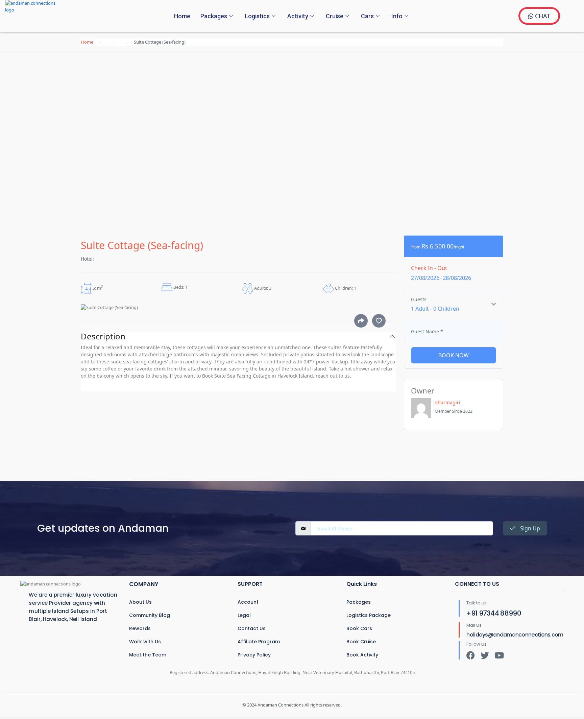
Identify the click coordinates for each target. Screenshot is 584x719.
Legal (244, 615)
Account (248, 602)
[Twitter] (485, 655)
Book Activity (362, 654)
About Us (140, 602)
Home (182, 16)
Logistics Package (368, 615)
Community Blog (149, 615)
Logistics (257, 16)
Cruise (334, 16)
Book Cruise (361, 641)
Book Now (453, 355)
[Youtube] (499, 655)
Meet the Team (147, 654)
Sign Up (529, 528)
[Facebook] (470, 655)
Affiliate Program (259, 641)
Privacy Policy (254, 654)
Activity (297, 16)
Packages (213, 16)
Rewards (140, 628)
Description (103, 336)
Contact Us (252, 628)
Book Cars (359, 628)
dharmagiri (447, 402)
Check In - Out (429, 268)
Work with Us (145, 641)
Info (397, 16)
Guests (419, 299)
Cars (367, 16)
